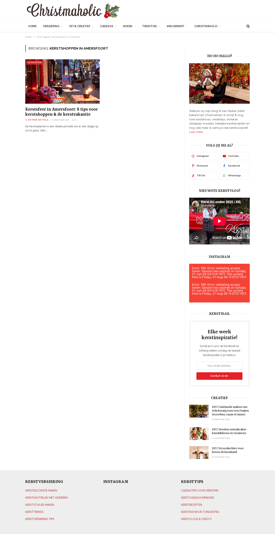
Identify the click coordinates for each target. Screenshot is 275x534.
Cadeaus (106, 26)
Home (32, 26)
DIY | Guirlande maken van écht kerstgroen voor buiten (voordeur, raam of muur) (230, 410)
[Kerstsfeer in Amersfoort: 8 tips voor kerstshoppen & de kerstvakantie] (62, 81)
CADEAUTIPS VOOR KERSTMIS (199, 490)
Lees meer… (196, 132)
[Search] (248, 26)
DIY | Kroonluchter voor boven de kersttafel (228, 450)
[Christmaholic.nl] (94, 11)
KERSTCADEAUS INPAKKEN (197, 497)
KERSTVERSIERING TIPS (39, 519)
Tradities (149, 26)
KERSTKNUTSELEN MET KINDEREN (46, 497)
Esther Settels (38, 120)
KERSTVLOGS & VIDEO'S (196, 519)
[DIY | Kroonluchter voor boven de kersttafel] (199, 452)
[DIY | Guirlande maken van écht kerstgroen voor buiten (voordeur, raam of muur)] (199, 411)
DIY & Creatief (80, 26)
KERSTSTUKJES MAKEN (39, 504)
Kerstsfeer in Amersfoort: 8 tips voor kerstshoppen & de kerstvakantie (61, 112)
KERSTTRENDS (34, 511)
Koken (128, 26)
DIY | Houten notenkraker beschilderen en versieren (229, 431)
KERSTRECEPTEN (191, 504)
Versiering (51, 26)
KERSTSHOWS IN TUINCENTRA (200, 511)
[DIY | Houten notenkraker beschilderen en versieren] (199, 433)
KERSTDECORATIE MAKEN (41, 490)
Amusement (176, 26)
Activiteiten (34, 62)
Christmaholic (206, 26)
